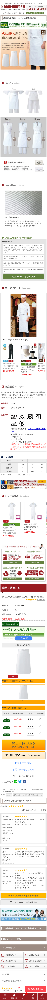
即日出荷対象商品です (10, 624)
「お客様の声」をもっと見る (23, 276)
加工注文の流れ (24, 763)
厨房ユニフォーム (18, 795)
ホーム (42, 998)
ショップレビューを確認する (24, 902)
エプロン (9, 795)
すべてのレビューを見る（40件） (24, 895)
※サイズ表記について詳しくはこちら (15, 475)
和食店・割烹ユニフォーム (34, 795)
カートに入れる (23, 745)
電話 (32, 998)
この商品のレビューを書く (35, 810)
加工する (25, 755)
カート (24, 996)
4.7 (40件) (41, 600)
